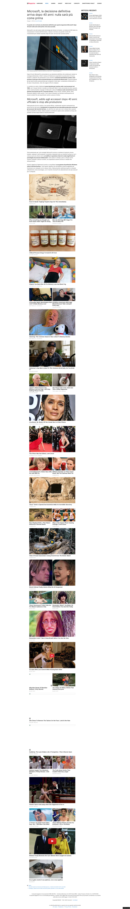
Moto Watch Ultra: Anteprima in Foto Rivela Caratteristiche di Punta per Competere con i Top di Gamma (95, 78)
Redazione (61, 907)
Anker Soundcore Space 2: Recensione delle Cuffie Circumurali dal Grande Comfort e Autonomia (95, 65)
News (46, 3)
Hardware (40, 3)
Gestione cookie (126, 907)
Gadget (60, 3)
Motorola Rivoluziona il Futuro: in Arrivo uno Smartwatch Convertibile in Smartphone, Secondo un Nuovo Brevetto (95, 39)
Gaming (53, 3)
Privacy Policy (68, 907)
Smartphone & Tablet (88, 3)
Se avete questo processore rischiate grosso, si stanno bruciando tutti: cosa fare (47, 886)
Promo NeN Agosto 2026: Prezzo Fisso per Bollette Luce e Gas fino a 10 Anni (95, 17)
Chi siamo (55, 907)
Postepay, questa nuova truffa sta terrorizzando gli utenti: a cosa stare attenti (46, 888)
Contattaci (75, 900)
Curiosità (76, 3)
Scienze (99, 3)
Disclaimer (74, 907)
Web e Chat (68, 3)
